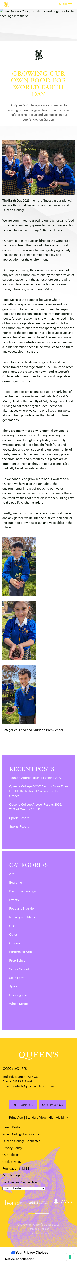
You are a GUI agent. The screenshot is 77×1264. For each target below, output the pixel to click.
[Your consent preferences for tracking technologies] (70, 1257)
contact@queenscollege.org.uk (33, 1086)
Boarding (15, 882)
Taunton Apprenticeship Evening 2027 (35, 778)
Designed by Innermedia (38, 1233)
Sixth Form (16, 978)
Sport (13, 986)
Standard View (36, 1117)
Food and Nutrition (32, 730)
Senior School (19, 969)
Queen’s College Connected (21, 1141)
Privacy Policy (12, 1148)
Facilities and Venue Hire (19, 1182)
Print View (16, 1117)
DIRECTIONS (22, 1105)
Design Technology (22, 891)
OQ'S (13, 926)
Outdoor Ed (17, 943)
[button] (31, 1213)
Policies (44, 1229)
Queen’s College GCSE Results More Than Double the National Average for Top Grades (38, 791)
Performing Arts (20, 952)
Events (14, 900)
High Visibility (58, 1117)
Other (13, 934)
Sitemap (33, 1229)
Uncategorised (19, 995)
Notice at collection (20, 1259)
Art (11, 874)
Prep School (54, 730)
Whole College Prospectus (20, 1134)
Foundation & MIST (15, 1168)
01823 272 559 (23, 1081)
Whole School (19, 1004)
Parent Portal (11, 1127)
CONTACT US (52, 1105)
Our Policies (10, 1155)
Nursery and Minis (22, 917)
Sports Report (19, 818)
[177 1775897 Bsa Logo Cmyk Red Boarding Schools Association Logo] (13, 1202)
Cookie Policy (11, 1162)
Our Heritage (11, 1175)
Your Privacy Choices (31, 1252)
